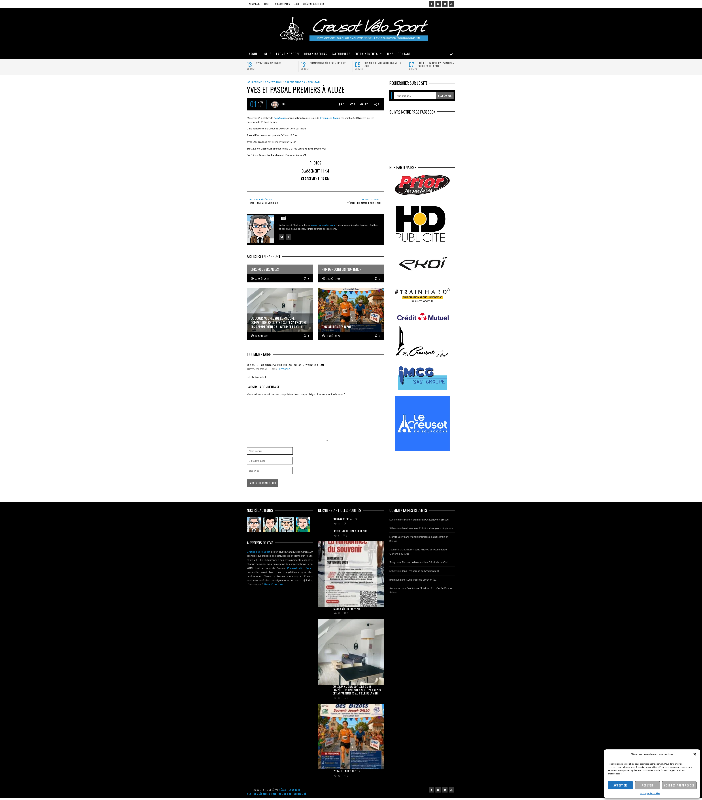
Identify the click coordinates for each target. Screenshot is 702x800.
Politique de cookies (650, 793)
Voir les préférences (679, 785)
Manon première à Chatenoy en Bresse (426, 521)
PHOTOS (315, 165)
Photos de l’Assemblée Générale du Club (425, 564)
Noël (284, 106)
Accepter (620, 785)
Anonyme (394, 590)
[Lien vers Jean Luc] (286, 527)
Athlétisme (255, 84)
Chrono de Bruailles (267, 63)
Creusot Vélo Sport (258, 553)
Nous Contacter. (274, 586)
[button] (695, 754)
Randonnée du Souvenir (376, 63)
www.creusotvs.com (323, 227)
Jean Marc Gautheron (401, 551)
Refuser (647, 785)
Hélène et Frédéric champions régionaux (430, 530)
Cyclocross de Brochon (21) (423, 573)
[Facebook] (431, 4)
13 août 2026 (262, 338)
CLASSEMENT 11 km (315, 173)
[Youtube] (451, 4)
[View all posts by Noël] (275, 106)
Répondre (284, 371)
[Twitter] (445, 4)
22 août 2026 (262, 280)
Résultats (314, 84)
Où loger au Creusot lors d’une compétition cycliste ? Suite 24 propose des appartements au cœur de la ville (437, 67)
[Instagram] (438, 4)
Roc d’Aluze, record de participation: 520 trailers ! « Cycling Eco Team (285, 367)
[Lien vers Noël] (254, 527)
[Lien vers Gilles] (303, 527)
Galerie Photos (295, 84)
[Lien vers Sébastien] (270, 527)
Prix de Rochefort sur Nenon (325, 63)
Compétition (273, 84)
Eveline (393, 521)
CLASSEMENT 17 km (315, 181)
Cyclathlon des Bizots (346, 773)
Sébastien (395, 530)
